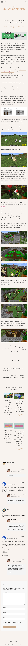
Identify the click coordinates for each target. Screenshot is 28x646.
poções (3, 206)
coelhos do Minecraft (8, 119)
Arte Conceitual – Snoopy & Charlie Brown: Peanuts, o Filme (14, 376)
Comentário (5, 592)
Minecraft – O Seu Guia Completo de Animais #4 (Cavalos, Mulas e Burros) (8, 437)
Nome (5, 607)
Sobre (11, 641)
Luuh (8, 509)
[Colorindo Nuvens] (14, 7)
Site (4, 617)
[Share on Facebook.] (12, 360)
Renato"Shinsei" (10, 462)
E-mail (5, 612)
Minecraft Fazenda (9, 26)
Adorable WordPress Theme (9, 644)
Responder (23, 462)
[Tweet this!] (18, 360)
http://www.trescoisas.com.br (10, 491)
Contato (16, 641)
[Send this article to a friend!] (9, 360)
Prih (7, 483)
